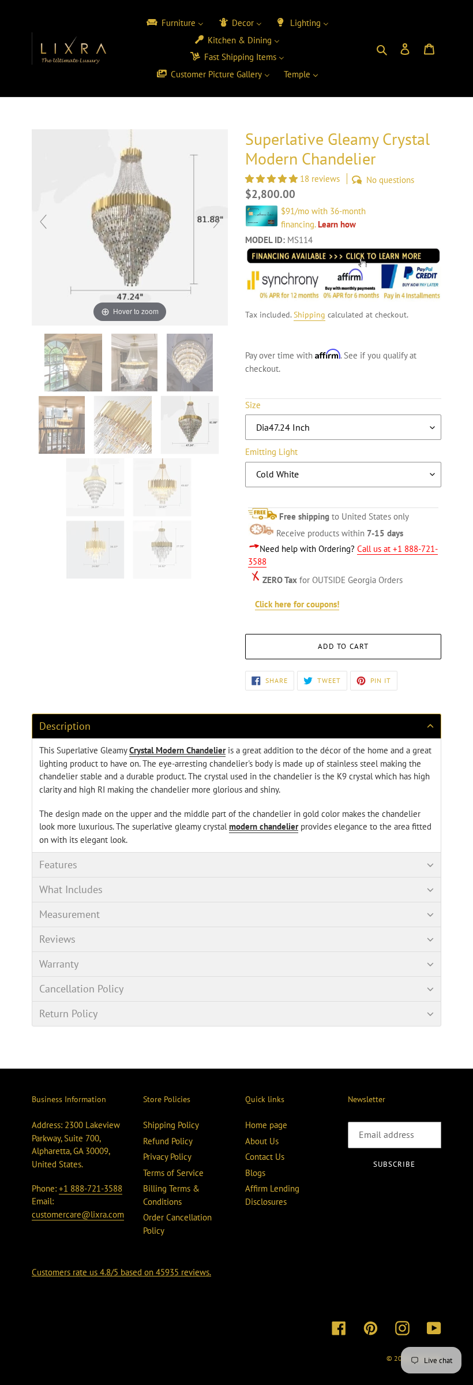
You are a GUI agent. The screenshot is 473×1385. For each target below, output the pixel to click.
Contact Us (264, 1156)
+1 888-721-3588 (90, 1188)
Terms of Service (173, 1172)
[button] (272, 178)
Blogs (255, 1172)
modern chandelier (263, 826)
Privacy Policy (167, 1156)
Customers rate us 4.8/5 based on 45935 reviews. (121, 1272)
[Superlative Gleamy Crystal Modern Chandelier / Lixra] (74, 362)
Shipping (309, 314)
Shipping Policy (171, 1124)
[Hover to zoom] (130, 226)
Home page (266, 1124)
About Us (262, 1141)
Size (253, 405)
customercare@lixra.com (78, 1214)
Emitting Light (271, 451)
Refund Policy (168, 1141)
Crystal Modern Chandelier (177, 750)
